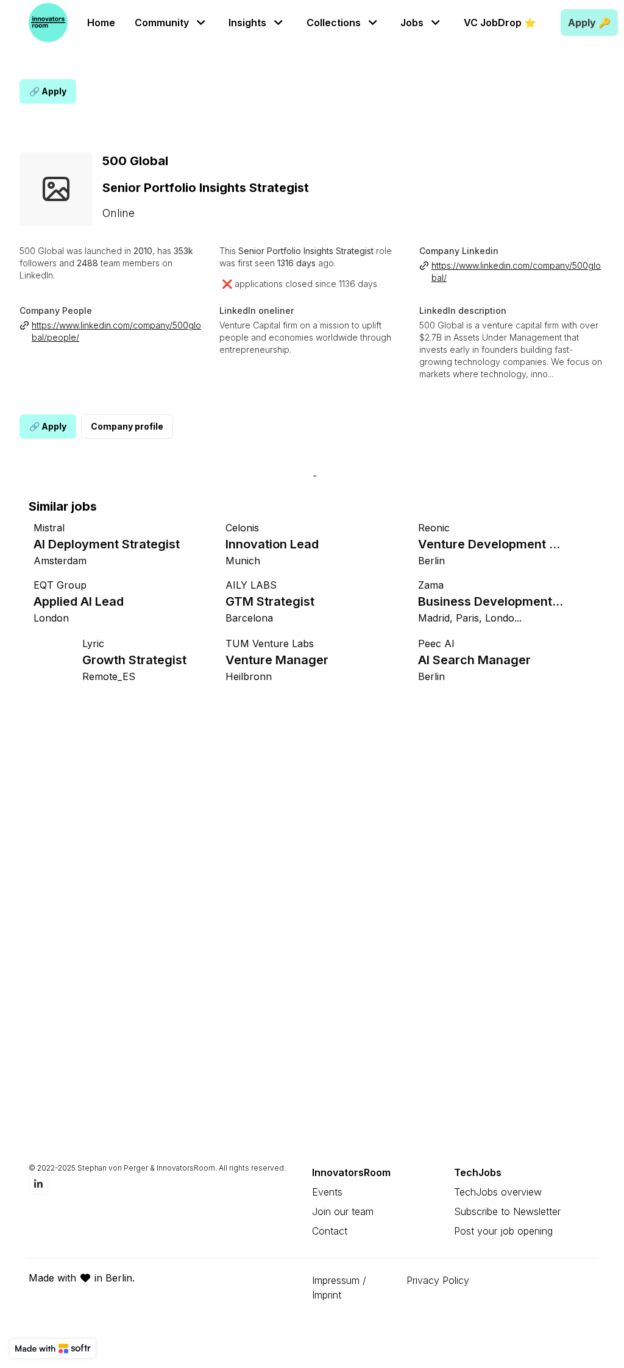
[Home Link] (48, 22)
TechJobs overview (498, 1192)
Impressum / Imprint (339, 1287)
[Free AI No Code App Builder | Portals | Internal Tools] (53, 1348)
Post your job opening (503, 1231)
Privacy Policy (437, 1280)
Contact (329, 1231)
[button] (172, 22)
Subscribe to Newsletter (507, 1211)
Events (327, 1192)
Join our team (343, 1211)
